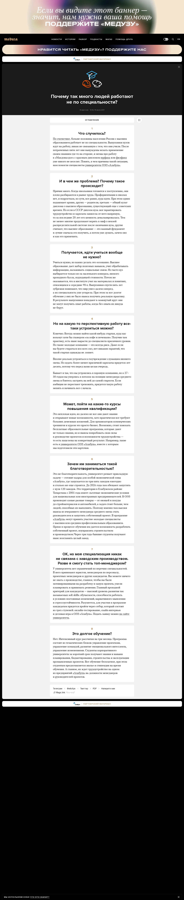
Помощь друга (124, 39)
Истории (70, 39)
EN (179, 39)
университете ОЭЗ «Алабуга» (78, 444)
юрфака (105, 157)
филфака (121, 157)
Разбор (83, 39)
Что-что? (70, 692)
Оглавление (92, 120)
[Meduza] (11, 39)
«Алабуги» (59, 519)
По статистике (61, 139)
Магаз (109, 39)
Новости (56, 39)
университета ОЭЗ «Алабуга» (102, 165)
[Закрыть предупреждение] (179, 897)
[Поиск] (173, 39)
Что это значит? (39, 897)
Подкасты (96, 39)
